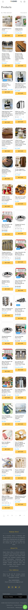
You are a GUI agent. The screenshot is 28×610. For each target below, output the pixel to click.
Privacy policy (24, 602)
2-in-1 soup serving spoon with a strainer (7, 471)
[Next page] (24, 515)
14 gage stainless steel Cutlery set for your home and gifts (7, 253)
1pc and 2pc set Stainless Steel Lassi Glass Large (20, 363)
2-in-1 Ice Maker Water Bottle (6, 443)
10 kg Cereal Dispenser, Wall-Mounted (6, 85)
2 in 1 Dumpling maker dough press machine (7, 417)
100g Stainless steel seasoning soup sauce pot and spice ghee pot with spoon (20, 85)
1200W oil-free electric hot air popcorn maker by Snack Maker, (7, 198)
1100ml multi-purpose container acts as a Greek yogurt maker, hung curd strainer (20, 143)
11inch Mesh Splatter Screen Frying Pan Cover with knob (6, 171)
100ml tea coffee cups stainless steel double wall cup (20, 113)
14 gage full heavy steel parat (20, 225)
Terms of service (10, 607)
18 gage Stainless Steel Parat (6, 337)
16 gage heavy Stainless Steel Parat (6, 282)
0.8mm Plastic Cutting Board (19, 29)
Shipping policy (19, 607)
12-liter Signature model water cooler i (20, 170)
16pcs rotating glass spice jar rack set (7, 309)
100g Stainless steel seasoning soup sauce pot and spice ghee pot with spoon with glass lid (7, 114)
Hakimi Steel (7, 602)
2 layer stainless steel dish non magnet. (19, 417)
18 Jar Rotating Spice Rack (19, 337)
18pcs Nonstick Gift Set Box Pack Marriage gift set (7, 363)
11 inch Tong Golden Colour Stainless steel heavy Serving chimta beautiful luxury (7, 143)
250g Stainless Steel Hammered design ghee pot (20, 497)
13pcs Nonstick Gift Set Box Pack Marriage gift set (7, 225)
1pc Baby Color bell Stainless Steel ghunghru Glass (7, 390)
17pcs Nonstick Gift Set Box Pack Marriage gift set (20, 310)
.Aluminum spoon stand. (6, 29)
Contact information (18, 605)
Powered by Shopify (14, 602)
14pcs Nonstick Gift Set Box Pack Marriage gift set (20, 253)
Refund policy (10, 605)
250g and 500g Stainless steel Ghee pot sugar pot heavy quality (7, 498)
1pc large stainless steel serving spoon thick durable (20, 390)
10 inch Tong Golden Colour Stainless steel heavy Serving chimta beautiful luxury (6, 57)
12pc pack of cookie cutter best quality (20, 197)
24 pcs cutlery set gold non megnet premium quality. (20, 471)
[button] (3, 1)
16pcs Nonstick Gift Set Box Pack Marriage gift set (20, 282)
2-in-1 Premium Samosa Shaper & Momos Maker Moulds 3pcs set (20, 444)
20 (20, 515)
